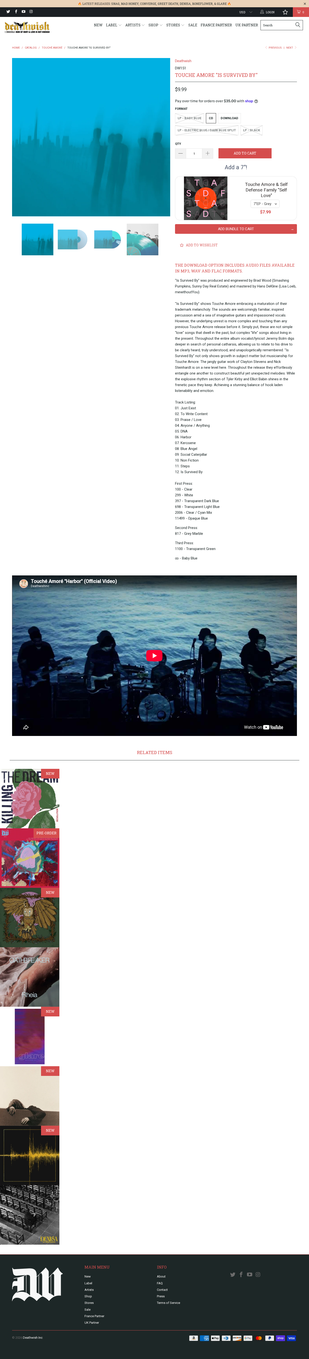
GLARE (222, 4)
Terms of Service (168, 1303)
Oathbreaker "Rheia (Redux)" (29, 977)
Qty (178, 144)
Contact (162, 1290)
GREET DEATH (168, 4)
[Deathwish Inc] (27, 27)
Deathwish (183, 61)
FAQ (160, 1283)
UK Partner (246, 25)
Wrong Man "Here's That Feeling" (29, 858)
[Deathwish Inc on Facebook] (16, 12)
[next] (161, 137)
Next (290, 47)
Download (229, 118)
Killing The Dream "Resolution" (29, 798)
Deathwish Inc (32, 1337)
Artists (133, 25)
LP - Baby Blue (189, 118)
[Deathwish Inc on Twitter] (8, 12)
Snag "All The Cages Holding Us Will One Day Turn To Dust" (29, 917)
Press (161, 1296)
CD (211, 118)
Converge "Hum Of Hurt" (29, 1155)
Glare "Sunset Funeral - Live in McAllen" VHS (29, 1036)
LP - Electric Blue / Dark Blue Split (207, 130)
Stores (173, 25)
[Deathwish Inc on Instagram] (31, 12)
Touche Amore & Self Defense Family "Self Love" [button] (266, 190)
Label (112, 25)
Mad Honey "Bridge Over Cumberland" (29, 1096)
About (161, 1276)
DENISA (185, 4)
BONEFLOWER (202, 4)
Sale (192, 25)
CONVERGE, (148, 4)
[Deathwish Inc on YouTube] (23, 12)
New (98, 25)
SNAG (115, 4)
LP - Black (251, 130)
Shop (153, 25)
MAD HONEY (130, 4)
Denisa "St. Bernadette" (29, 1215)
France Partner (216, 25)
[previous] (20, 137)
